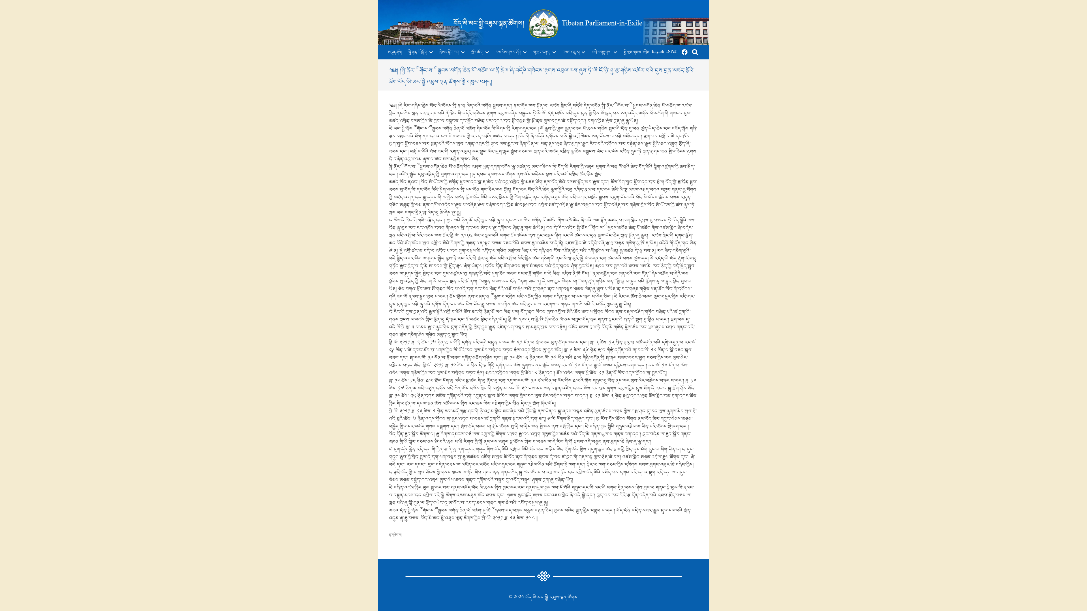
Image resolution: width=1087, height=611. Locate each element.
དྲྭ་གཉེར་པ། (395, 535)
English (658, 52)
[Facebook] (685, 52)
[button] (430, 52)
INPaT (671, 52)
